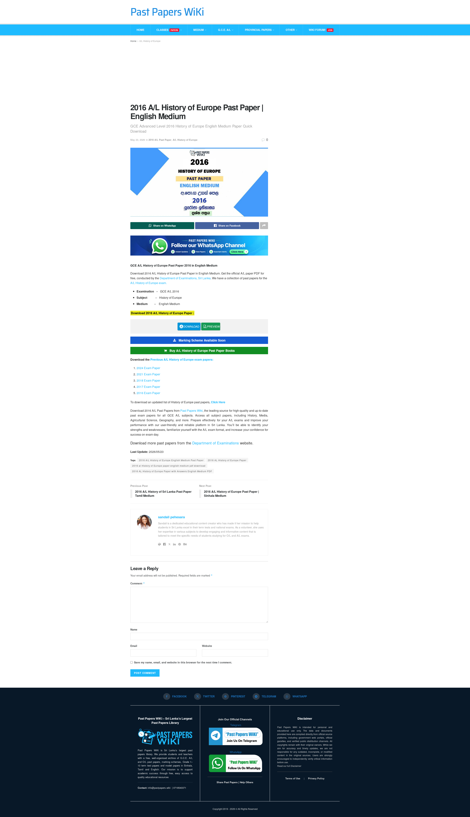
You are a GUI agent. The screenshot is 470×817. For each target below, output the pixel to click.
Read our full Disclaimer (289, 765)
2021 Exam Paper (148, 374)
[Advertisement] (199, 72)
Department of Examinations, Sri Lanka (185, 278)
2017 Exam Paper (148, 387)
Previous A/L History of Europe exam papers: (181, 359)
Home (140, 30)
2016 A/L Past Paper (160, 139)
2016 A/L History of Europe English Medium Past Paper (171, 460)
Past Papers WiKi (167, 11)
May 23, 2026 (137, 139)
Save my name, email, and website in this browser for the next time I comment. (183, 662)
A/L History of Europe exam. (148, 283)
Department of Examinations (215, 443)
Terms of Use (292, 778)
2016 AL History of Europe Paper (227, 460)
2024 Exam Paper (148, 368)
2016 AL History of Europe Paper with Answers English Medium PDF (172, 471)
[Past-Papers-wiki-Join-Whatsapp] (199, 245)
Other (290, 30)
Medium (198, 30)
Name (133, 629)
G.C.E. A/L (224, 30)
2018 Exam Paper (148, 380)
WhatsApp (236, 752)
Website (207, 646)
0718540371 (179, 787)
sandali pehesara (171, 517)
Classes (167, 30)
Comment (137, 583)
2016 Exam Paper (148, 393)
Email (133, 646)
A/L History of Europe (149, 40)
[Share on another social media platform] (264, 225)
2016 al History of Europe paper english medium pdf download (168, 465)
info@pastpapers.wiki (159, 787)
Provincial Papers (258, 30)
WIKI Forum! (320, 30)
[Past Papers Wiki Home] (165, 736)
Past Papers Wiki (191, 410)
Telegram (235, 725)
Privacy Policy (316, 778)
